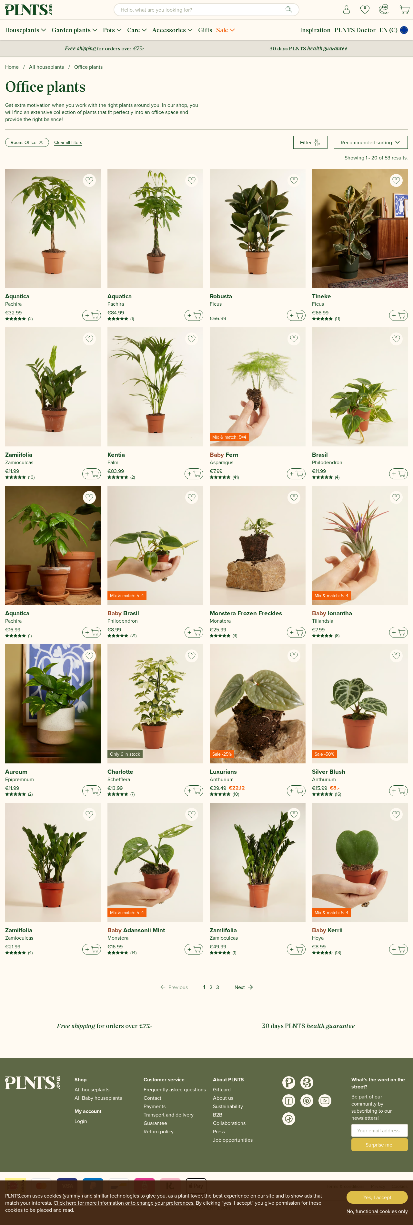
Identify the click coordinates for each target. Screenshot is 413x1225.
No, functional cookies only (377, 1211)
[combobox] (206, 9)
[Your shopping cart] (404, 9)
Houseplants (22, 30)
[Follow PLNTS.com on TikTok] (288, 1118)
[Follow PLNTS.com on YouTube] (324, 1100)
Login (81, 1121)
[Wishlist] (365, 9)
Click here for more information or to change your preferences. (124, 1202)
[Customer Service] (383, 9)
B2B (217, 1114)
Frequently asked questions (175, 1089)
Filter (306, 142)
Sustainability (228, 1106)
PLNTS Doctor (355, 30)
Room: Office (23, 142)
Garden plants (71, 30)
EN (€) (388, 30)
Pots (109, 30)
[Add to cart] (91, 315)
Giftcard (222, 1089)
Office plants (88, 66)
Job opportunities (233, 1139)
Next (240, 987)
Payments (155, 1106)
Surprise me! (380, 1144)
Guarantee (155, 1123)
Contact (152, 1097)
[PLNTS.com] (28, 9)
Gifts (205, 30)
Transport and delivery (169, 1114)
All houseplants (46, 66)
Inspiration (315, 30)
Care (133, 30)
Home (12, 66)
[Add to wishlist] (89, 180)
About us (223, 1097)
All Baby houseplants (98, 1097)
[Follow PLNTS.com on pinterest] (306, 1100)
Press (219, 1131)
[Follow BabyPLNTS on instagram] (306, 1082)
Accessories (169, 30)
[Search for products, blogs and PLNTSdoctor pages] (289, 9)
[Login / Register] (347, 9)
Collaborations (229, 1123)
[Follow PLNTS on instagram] (288, 1082)
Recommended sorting (366, 142)
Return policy (159, 1131)
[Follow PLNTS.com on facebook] (288, 1100)
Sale (222, 30)
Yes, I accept (377, 1197)
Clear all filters (68, 142)
